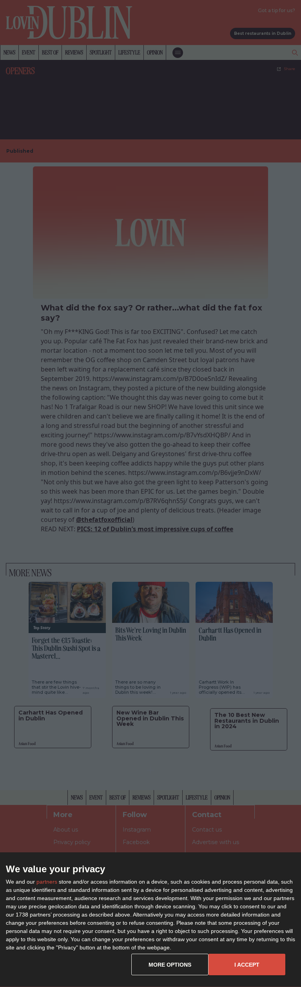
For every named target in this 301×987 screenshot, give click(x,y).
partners (46, 881)
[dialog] (150, 920)
